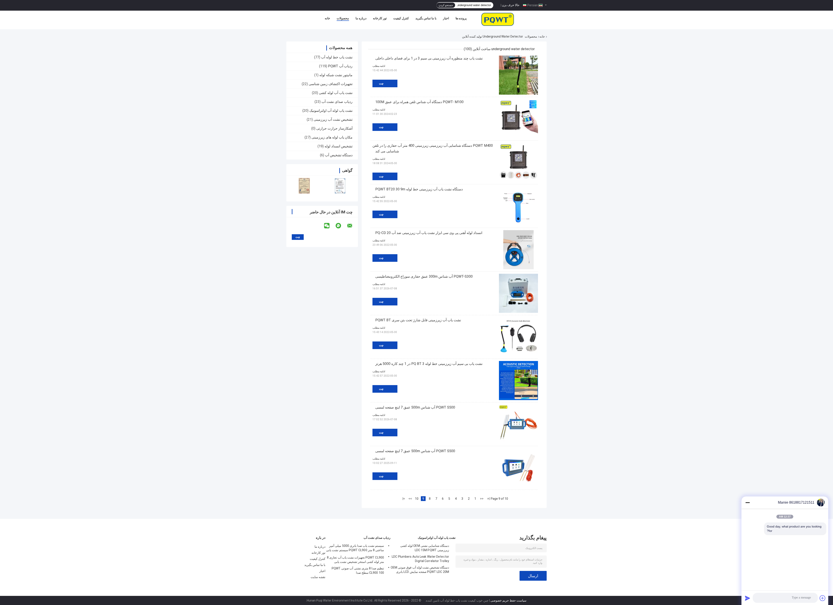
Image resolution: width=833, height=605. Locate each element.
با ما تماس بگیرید (425, 18)
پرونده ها (461, 18)
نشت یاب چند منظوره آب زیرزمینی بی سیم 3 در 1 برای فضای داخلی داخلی (429, 58)
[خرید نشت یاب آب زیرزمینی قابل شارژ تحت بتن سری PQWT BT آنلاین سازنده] (518, 336)
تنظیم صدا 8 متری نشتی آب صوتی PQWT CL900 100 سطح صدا (358, 570)
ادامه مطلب (378, 66)
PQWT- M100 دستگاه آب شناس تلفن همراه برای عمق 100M (419, 102)
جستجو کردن (446, 5)
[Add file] (823, 598)
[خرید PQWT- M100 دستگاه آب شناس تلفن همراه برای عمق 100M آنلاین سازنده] (518, 118)
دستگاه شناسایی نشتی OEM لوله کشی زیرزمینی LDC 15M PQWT (424, 548)
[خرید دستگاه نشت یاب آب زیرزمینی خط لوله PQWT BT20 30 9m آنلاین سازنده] (518, 206)
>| (404, 498)
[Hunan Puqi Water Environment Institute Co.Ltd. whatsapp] (341, 226)
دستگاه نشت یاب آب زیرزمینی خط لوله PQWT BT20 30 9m (419, 189)
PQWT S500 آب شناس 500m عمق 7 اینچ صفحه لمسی (415, 407)
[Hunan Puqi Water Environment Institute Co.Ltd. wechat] (329, 226)
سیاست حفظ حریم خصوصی (508, 600)
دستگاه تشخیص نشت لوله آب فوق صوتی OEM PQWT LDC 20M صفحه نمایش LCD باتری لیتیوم (420, 570)
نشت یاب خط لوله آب (337, 57)
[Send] (747, 598)
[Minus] (747, 502)
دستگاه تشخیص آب (339, 155)
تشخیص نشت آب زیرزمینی (333, 119)
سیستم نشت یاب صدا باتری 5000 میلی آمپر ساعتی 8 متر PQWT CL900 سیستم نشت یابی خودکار (355, 548)
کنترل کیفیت (401, 18)
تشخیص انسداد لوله (339, 146)
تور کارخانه (380, 18)
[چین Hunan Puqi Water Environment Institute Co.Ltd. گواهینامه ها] (304, 186)
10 (416, 498)
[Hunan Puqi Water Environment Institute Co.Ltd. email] (352, 226)
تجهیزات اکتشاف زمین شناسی (331, 84)
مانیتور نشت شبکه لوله (336, 75)
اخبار (446, 18)
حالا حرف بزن (511, 5)
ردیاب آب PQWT (340, 66)
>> (410, 498)
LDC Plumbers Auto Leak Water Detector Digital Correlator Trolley (420, 559)
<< (482, 498)
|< (488, 498)
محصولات (343, 18)
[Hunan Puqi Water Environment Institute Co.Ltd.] (497, 19)
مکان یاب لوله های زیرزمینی (332, 137)
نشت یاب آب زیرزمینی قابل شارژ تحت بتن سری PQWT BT (418, 320)
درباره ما (361, 18)
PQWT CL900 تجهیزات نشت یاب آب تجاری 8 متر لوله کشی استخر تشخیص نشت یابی (355, 560)
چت (381, 83)
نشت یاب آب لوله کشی (336, 93)
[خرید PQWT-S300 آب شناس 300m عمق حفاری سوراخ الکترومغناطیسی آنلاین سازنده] (518, 293)
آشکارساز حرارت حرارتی (334, 128)
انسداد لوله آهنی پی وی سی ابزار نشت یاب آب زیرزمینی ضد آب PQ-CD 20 (428, 233)
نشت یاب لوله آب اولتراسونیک (331, 111)
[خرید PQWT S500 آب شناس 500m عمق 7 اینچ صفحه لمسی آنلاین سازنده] (518, 424)
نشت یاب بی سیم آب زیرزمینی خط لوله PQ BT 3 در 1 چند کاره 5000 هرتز (428, 364)
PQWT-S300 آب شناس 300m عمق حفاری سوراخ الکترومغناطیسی (424, 276)
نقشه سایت (318, 577)
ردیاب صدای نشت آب (337, 102)
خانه (327, 18)
